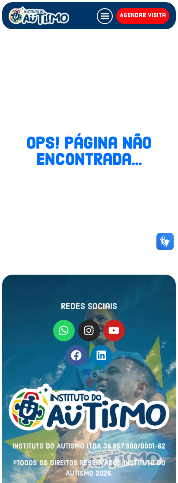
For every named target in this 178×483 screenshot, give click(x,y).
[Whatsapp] (64, 330)
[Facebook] (76, 355)
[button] (105, 16)
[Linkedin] (101, 355)
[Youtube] (114, 330)
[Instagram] (89, 330)
